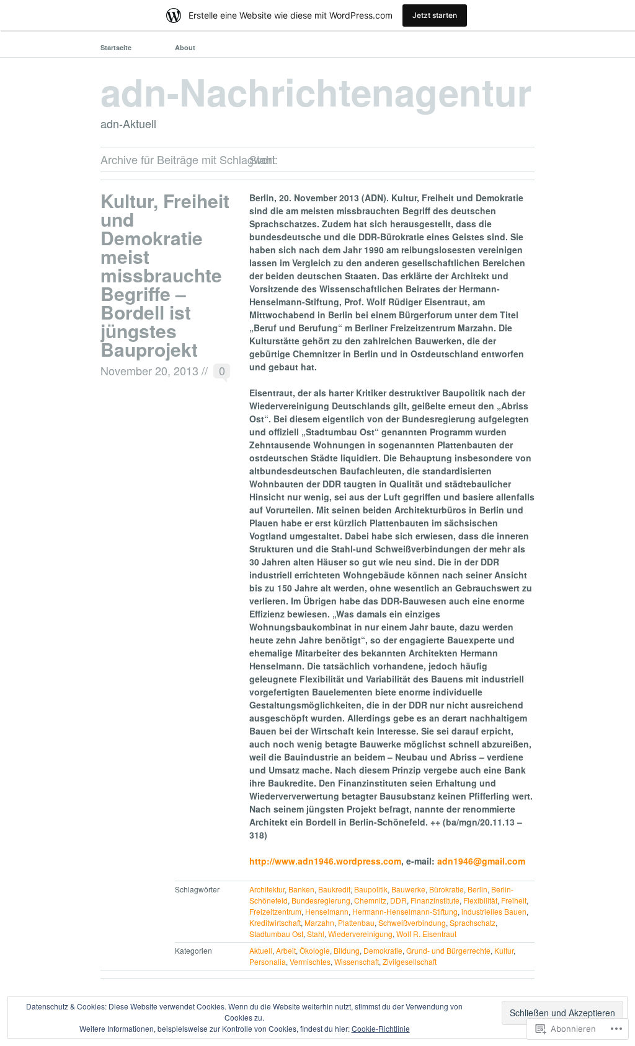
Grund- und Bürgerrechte (448, 950)
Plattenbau (356, 922)
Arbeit (286, 950)
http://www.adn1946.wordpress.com (325, 861)
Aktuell (260, 950)
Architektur (267, 889)
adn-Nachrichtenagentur (315, 91)
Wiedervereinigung (360, 933)
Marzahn (319, 922)
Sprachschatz (472, 922)
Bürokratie (446, 889)
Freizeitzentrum (275, 911)
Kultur (503, 950)
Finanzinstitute (435, 900)
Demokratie (382, 950)
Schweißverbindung (412, 922)
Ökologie (315, 950)
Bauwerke (408, 889)
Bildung (347, 950)
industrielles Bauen (493, 911)
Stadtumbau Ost (276, 933)
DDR (398, 900)
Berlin (477, 889)
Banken (301, 889)
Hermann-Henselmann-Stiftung (405, 911)
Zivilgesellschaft (410, 961)
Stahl (315, 933)
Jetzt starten (434, 15)
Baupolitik (371, 889)
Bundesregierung (320, 900)
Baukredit (334, 889)
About (185, 47)
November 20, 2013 (149, 370)
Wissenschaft (356, 961)
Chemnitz (370, 900)
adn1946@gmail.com (481, 861)
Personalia (267, 961)
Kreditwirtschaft (275, 922)
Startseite (115, 47)
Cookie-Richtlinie (381, 1028)
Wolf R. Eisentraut (426, 933)
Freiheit (513, 900)
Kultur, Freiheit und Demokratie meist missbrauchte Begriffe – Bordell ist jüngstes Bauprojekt (164, 274)
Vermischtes (310, 961)
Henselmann (327, 911)
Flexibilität (480, 900)
